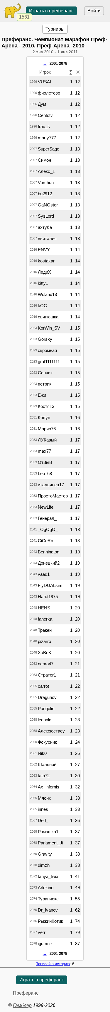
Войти (94, 10)
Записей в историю (53, 964)
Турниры (55, 29)
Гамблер (22, 1005)
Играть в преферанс (51, 10)
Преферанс (25, 993)
